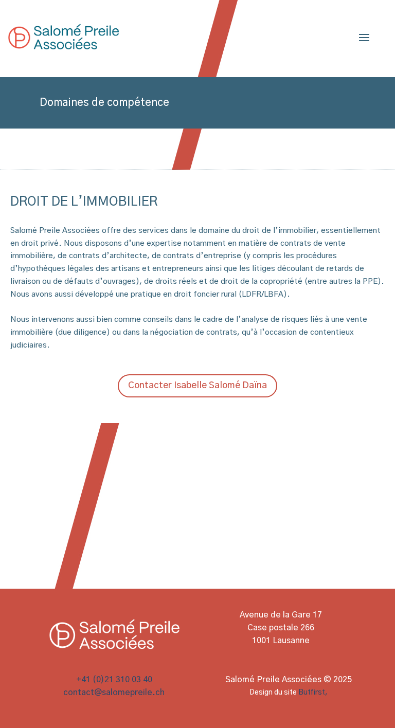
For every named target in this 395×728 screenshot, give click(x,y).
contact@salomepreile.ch (114, 692)
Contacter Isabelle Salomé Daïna (197, 385)
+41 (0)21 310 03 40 (114, 680)
